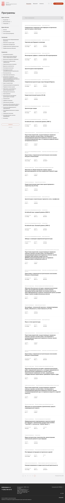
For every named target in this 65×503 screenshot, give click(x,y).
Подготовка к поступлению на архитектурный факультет (9, 89)
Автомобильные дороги (8, 54)
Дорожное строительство (8, 66)
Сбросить (10, 127)
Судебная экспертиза (7, 100)
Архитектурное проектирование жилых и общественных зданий (10, 57)
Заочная (5, 29)
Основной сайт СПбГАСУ (57, 487)
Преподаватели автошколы (9, 91)
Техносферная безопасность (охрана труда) (11, 111)
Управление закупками (8, 113)
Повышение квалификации (9, 44)
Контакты (42, 3)
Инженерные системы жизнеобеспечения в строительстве (10, 70)
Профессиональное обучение (9, 48)
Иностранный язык (7, 72)
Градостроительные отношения (9, 64)
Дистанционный (6, 21)
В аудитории (5, 19)
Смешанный (5, 23)
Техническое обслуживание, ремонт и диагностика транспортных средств (11, 105)
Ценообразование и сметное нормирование (9, 116)
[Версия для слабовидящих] (49, 3)
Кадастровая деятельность (9, 74)
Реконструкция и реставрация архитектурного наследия (9, 96)
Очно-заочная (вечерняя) (8, 33)
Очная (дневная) (6, 31)
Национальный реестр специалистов (11, 85)
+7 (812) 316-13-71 (7, 489)
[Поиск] (52, 3)
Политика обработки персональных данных (9, 498)
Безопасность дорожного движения (10, 59)
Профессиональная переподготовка (11, 46)
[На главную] (11, 4)
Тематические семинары (8, 102)
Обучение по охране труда (8, 42)
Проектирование (6, 93)
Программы (28, 3)
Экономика (5, 118)
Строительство (6, 98)
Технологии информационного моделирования (9, 108)
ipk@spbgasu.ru (6, 487)
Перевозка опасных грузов (9, 86)
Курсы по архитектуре (8, 83)
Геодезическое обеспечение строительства (9, 62)
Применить (10, 124)
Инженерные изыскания (8, 67)
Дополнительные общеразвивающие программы (11, 40)
